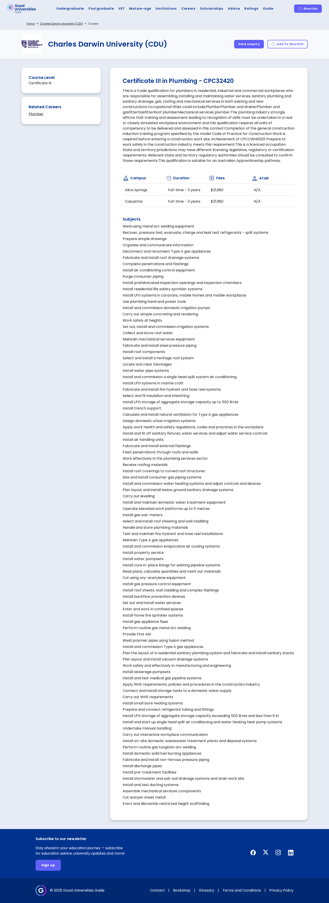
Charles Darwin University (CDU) (61, 24)
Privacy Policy (281, 890)
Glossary (206, 890)
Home (31, 24)
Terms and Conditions (241, 890)
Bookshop (181, 890)
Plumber (36, 114)
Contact (157, 890)
